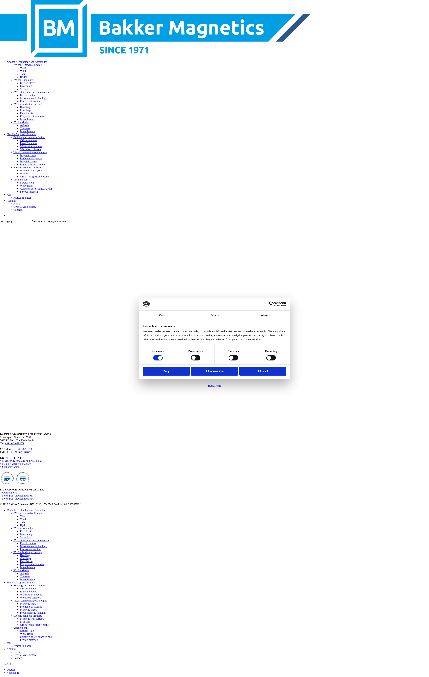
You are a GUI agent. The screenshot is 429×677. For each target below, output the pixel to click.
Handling (25, 555)
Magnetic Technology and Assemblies (27, 510)
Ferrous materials (29, 639)
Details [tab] (214, 315)
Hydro (23, 525)
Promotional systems (31, 606)
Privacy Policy (103, 504)
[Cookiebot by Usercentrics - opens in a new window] (271, 303)
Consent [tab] (164, 315)
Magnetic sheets (28, 609)
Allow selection (215, 371)
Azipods (24, 573)
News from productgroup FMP (18, 498)
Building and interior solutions (29, 585)
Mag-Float (25, 621)
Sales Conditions (122, 504)
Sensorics (25, 537)
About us (11, 648)
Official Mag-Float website (34, 624)
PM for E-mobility (23, 528)
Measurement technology (33, 546)
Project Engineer (22, 645)
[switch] (195, 357)
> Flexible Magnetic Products (15, 463)
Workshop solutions (30, 597)
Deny (166, 371)
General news (9, 492)
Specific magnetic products (27, 615)
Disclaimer (88, 504)
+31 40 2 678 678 (14, 443)
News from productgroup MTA (19, 495)
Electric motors (28, 543)
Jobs (9, 642)
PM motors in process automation (31, 540)
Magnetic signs (28, 603)
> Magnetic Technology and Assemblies (21, 460)
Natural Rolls (27, 630)
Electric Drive (27, 531)
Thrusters (25, 576)
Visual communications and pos (30, 600)
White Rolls (26, 633)
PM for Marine (21, 570)
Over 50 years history (24, 655)
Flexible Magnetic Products (21, 582)
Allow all (263, 371)
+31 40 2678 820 (23, 449)
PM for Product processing (27, 552)
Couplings (25, 558)
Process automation (30, 549)
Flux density (26, 561)
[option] (218, 669)
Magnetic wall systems (32, 618)
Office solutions (28, 588)
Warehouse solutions (31, 594)
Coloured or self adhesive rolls (36, 636)
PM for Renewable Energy (27, 513)
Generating (26, 534)
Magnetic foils (20, 627)
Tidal (22, 522)
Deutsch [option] (11, 669)
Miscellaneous (27, 567)
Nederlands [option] (13, 672)
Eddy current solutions (32, 564)
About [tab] (264, 315)
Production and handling (33, 612)
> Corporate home (9, 466)
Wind (23, 519)
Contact (17, 658)
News (16, 651)
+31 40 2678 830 (22, 452)
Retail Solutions (28, 591)
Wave (23, 516)
